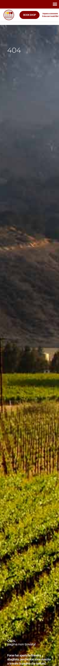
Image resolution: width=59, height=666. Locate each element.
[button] (54, 4)
